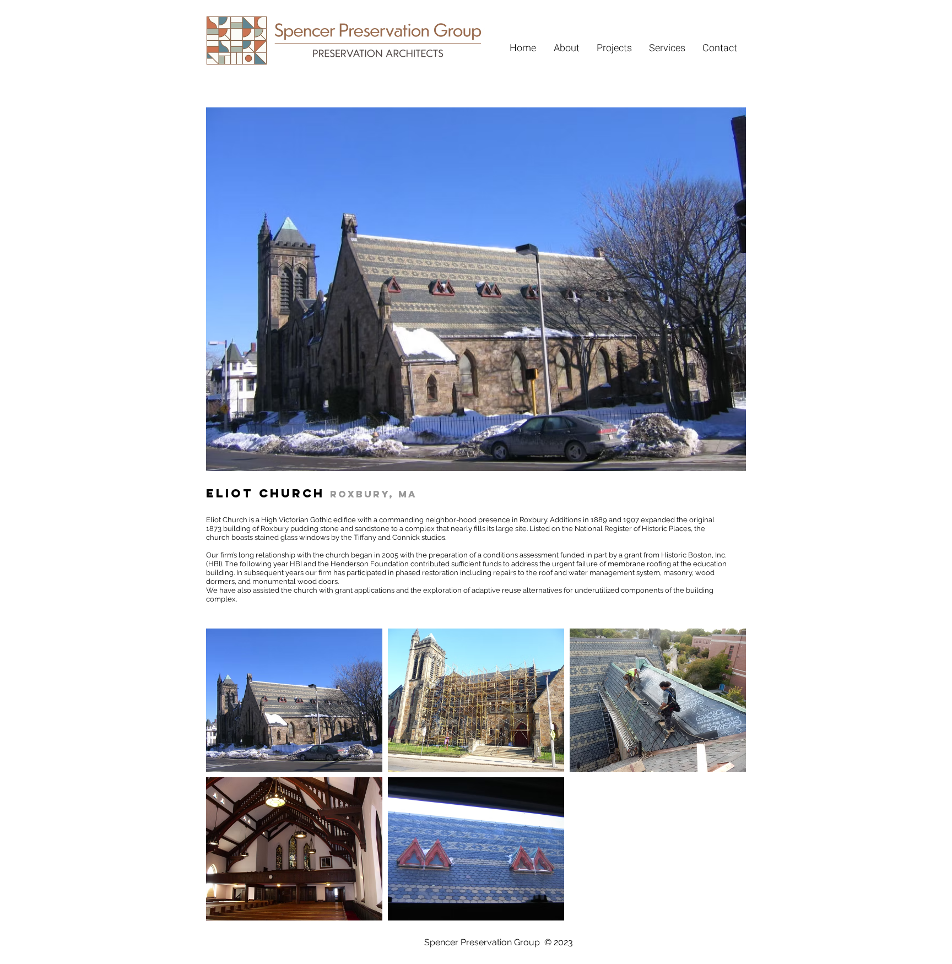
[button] (294, 700)
